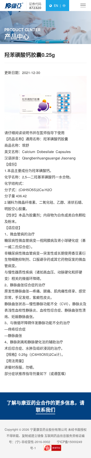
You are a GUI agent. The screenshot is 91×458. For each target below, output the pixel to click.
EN (56, 5)
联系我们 (45, 409)
